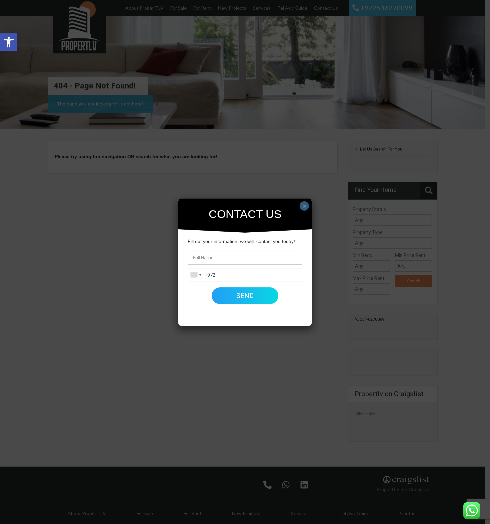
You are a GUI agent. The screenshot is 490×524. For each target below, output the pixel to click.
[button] (8, 42)
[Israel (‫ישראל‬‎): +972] (195, 275)
